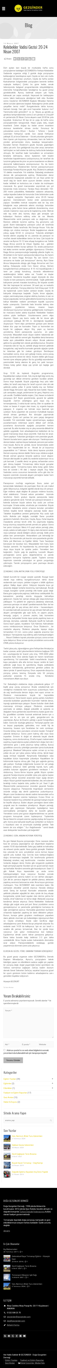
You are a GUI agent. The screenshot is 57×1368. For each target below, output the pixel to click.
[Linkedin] (30, 58)
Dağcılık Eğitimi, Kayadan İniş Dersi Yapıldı (30, 1172)
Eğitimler (7, 1083)
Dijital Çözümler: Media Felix (32, 1363)
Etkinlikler (8, 1088)
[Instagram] (20, 1336)
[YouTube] (24, 1336)
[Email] (15, 58)
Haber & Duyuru (10, 1102)
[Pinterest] (26, 58)
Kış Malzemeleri (10, 1249)
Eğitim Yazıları (10, 1079)
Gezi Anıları (9, 987)
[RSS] (5, 1336)
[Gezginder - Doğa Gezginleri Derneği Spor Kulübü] (28, 8)
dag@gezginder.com (16, 1321)
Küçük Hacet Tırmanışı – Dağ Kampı (27, 1163)
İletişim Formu (13, 1325)
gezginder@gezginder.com (19, 1317)
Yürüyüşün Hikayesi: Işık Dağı (24, 1275)
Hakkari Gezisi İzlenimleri (23, 1145)
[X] (18, 58)
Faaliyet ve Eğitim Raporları (15, 1093)
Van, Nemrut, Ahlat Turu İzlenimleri (27, 1136)
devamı (6, 1231)
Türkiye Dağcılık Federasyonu (32, 1212)
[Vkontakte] (33, 58)
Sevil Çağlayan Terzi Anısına (24, 1154)
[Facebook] (22, 58)
